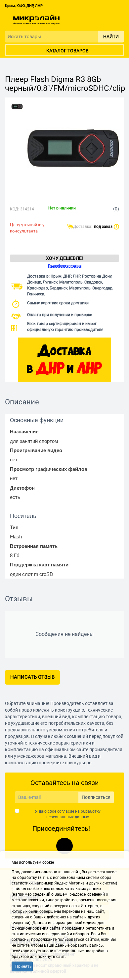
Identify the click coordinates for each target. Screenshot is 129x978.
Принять (23, 966)
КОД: (14, 209)
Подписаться (96, 797)
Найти (111, 36)
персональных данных (67, 817)
